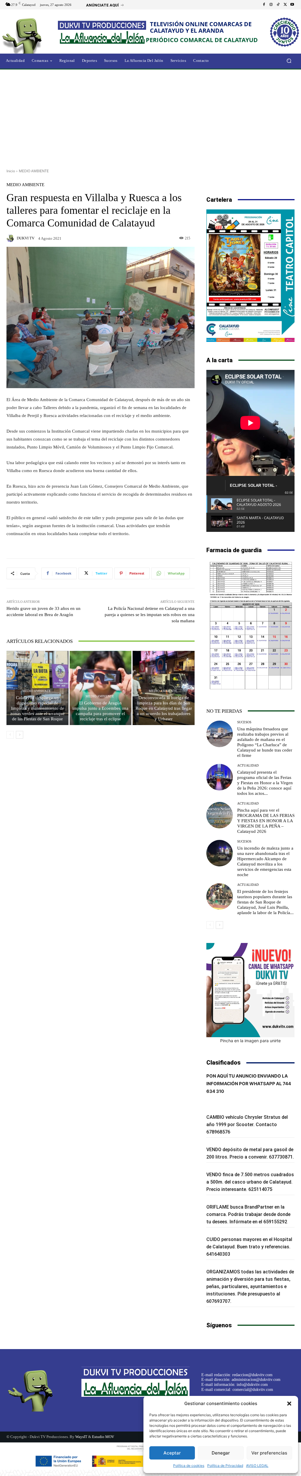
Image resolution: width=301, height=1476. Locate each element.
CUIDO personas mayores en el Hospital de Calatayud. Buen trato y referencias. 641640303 (249, 1247)
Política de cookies (188, 1465)
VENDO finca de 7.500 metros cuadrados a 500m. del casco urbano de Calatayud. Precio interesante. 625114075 (250, 1182)
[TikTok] (278, 4)
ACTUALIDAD (248, 765)
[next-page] (19, 735)
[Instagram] (271, 4)
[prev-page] (10, 735)
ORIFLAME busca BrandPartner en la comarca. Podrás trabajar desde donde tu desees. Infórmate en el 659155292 (248, 1214)
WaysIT (81, 1436)
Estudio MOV (103, 1436)
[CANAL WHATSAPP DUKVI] (250, 990)
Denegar (221, 1453)
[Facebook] (263, 4)
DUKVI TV (25, 238)
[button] (289, 1403)
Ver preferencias (269, 1453)
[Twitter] (285, 4)
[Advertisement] (150, 117)
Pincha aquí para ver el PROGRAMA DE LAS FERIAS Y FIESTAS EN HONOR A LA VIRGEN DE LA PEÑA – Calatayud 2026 (266, 821)
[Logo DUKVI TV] (32, 34)
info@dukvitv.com (252, 1384)
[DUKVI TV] (11, 238)
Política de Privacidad (225, 1465)
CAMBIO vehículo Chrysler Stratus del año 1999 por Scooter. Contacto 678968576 (247, 1124)
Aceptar (172, 1453)
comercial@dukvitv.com (253, 1389)
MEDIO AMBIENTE (34, 170)
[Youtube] (292, 4)
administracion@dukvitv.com (256, 1379)
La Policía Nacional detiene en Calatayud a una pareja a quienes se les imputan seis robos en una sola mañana (150, 614)
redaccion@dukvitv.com (252, 1375)
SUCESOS (244, 722)
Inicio (10, 170)
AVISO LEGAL (257, 1465)
